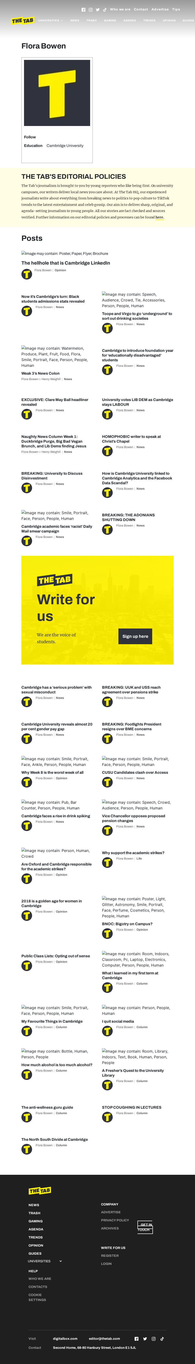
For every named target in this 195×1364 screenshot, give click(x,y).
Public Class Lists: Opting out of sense (55, 956)
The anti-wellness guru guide (47, 1107)
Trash (92, 20)
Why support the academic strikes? (133, 853)
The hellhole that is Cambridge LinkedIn (65, 263)
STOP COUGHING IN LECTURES (131, 1107)
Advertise (160, 9)
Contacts (38, 1287)
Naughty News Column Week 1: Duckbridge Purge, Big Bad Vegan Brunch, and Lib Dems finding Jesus (53, 441)
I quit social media (118, 1021)
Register (110, 1256)
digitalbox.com (65, 1338)
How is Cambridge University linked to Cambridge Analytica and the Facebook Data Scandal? (137, 478)
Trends (149, 20)
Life (139, 858)
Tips (176, 9)
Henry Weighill (51, 379)
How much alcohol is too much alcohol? (57, 1065)
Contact (141, 9)
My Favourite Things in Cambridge (52, 1021)
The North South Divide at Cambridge (54, 1139)
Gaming (110, 20)
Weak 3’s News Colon (40, 373)
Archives (110, 1228)
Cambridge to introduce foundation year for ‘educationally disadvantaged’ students (137, 355)
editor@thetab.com (104, 1338)
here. (160, 217)
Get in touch (144, 1227)
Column (142, 983)
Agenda (129, 20)
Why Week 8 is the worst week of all (52, 772)
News (74, 20)
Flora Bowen (42, 270)
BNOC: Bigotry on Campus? (127, 924)
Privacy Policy (115, 1220)
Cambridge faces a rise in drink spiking (55, 816)
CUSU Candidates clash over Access (135, 772)
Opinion (169, 20)
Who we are (120, 9)
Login (106, 1264)
